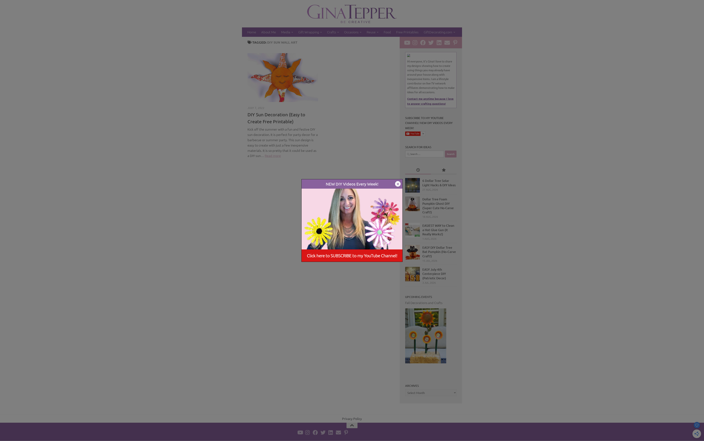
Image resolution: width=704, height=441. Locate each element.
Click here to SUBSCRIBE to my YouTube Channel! (352, 255)
